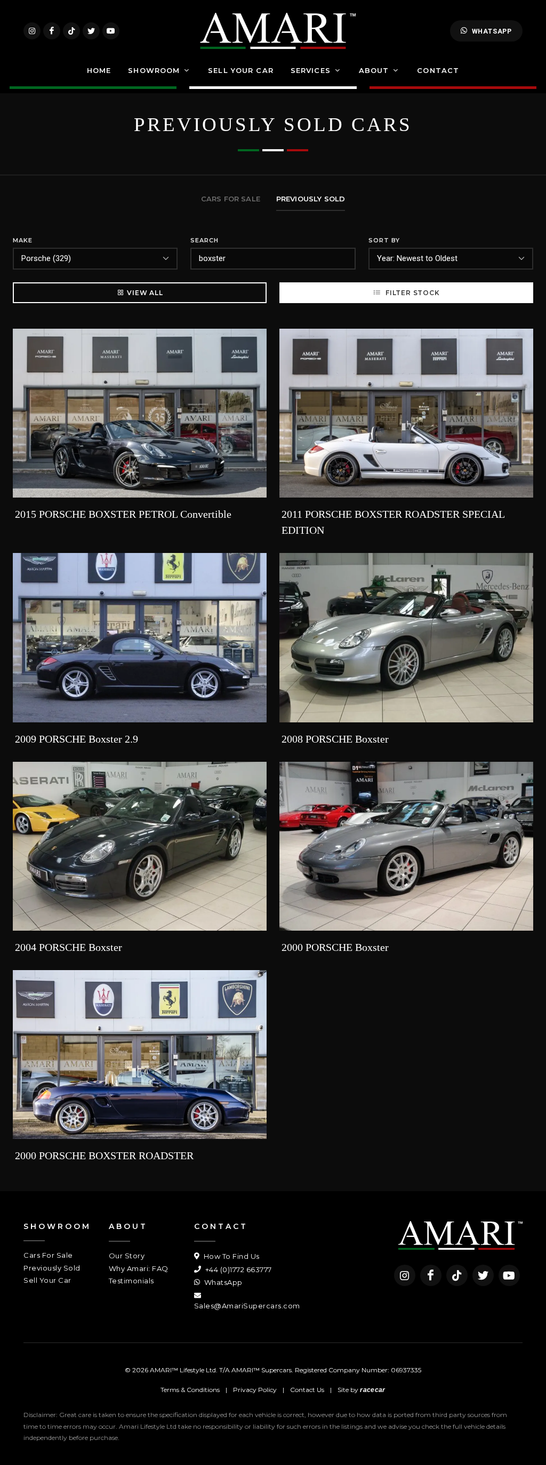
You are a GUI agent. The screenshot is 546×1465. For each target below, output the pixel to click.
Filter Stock (411, 293)
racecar (372, 1390)
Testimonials (131, 1280)
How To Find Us (231, 1256)
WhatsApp (492, 31)
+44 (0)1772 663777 (237, 1269)
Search (204, 240)
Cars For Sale (48, 1255)
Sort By (384, 240)
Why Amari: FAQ (138, 1268)
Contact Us (307, 1390)
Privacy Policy (255, 1390)
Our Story (127, 1255)
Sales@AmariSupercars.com (247, 1305)
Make (23, 240)
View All (145, 293)
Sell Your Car (47, 1280)
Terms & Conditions (190, 1390)
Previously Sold (52, 1268)
